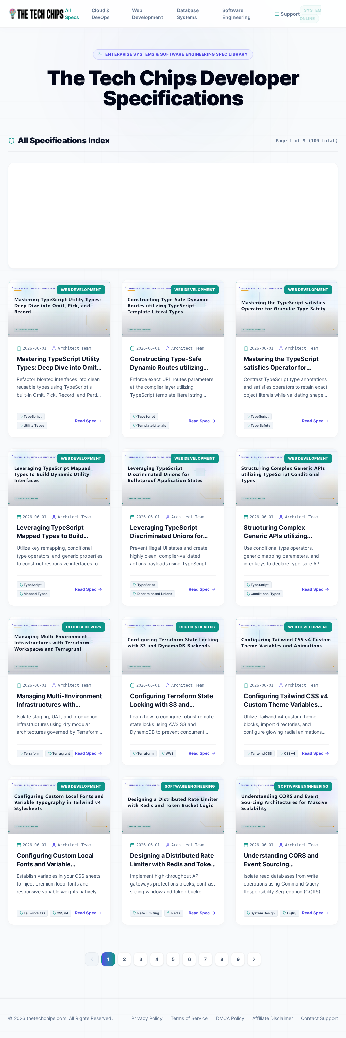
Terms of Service (189, 1018)
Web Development (147, 13)
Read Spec (85, 420)
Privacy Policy (147, 1018)
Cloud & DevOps (101, 13)
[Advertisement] (173, 215)
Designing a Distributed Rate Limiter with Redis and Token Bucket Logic (172, 864)
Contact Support (319, 1018)
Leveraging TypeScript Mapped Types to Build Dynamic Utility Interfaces (55, 536)
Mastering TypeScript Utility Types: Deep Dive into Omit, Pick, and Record (58, 367)
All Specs (72, 13)
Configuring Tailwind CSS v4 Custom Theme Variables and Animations (286, 704)
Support (290, 14)
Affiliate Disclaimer (272, 1018)
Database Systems (188, 13)
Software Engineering (236, 13)
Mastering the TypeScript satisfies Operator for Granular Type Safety (281, 367)
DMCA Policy (230, 1018)
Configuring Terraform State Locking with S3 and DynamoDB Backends (171, 704)
